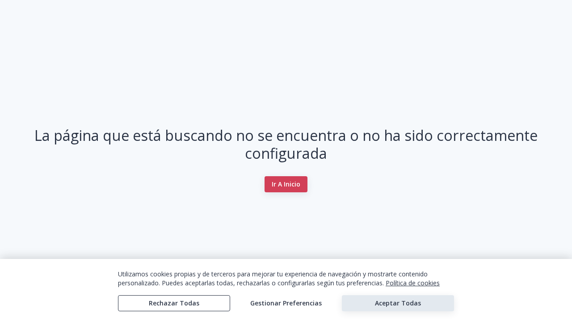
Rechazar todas (174, 303)
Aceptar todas (398, 303)
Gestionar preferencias (286, 303)
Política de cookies (413, 283)
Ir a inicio (286, 184)
